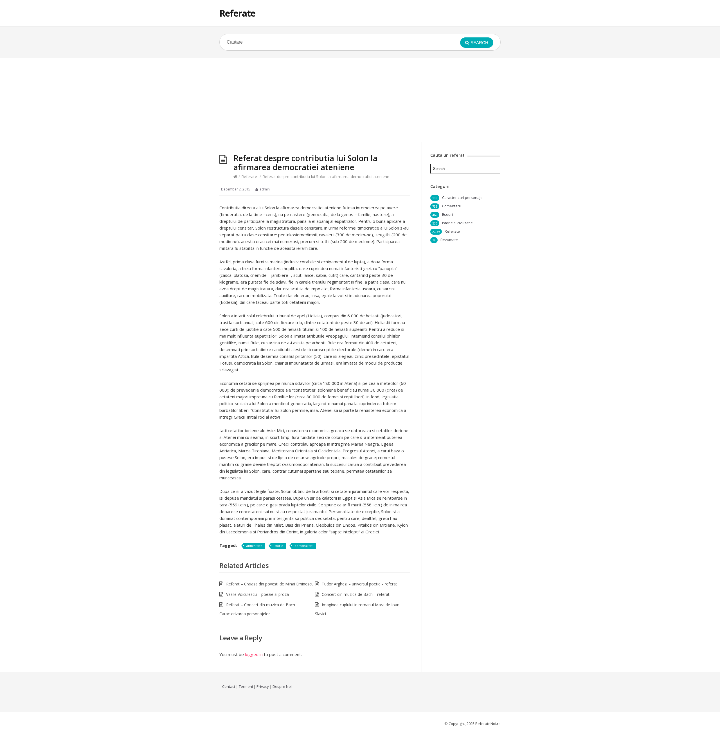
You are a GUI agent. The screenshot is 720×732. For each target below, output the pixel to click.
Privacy (262, 686)
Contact (228, 686)
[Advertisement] (360, 100)
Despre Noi (282, 686)
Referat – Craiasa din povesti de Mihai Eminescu (270, 584)
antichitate (254, 546)
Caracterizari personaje (462, 197)
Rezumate (449, 239)
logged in (254, 654)
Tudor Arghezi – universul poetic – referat (359, 584)
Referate (237, 13)
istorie (278, 546)
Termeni (246, 686)
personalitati (303, 546)
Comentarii (451, 205)
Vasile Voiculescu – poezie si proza (257, 594)
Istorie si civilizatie (457, 222)
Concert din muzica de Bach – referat (356, 594)
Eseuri (447, 214)
